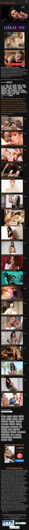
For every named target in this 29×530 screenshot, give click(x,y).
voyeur (17, 93)
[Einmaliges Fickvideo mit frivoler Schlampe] (14, 308)
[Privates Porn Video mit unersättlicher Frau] (14, 154)
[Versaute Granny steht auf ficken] (14, 338)
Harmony (11, 95)
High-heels (3, 90)
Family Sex (10, 103)
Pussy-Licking (16, 92)
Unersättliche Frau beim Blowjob (8, 270)
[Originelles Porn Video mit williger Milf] (14, 201)
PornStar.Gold (7, 2)
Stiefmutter (4, 113)
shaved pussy (24, 92)
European (14, 87)
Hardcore (20, 88)
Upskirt (13, 93)
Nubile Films (14, 107)
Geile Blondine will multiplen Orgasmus (10, 330)
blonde (23, 99)
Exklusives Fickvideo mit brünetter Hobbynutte (12, 255)
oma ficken (23, 510)
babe (7, 85)
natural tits (4, 107)
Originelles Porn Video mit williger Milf (10, 208)
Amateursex (17, 510)
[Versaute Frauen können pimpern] (14, 353)
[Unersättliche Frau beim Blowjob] (14, 262)
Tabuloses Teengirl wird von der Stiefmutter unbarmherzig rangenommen (11, 177)
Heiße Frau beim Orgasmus (7, 285)
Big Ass (8, 99)
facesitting (20, 87)
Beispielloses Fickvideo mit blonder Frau (10, 406)
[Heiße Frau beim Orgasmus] (14, 278)
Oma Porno (22, 107)
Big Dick (14, 85)
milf (19, 90)
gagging (10, 88)
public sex (10, 92)
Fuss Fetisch (16, 103)
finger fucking (4, 88)
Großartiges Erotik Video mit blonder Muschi (11, 391)
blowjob (23, 85)
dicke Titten (20, 101)
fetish (25, 87)
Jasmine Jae (9, 82)
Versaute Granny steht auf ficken (8, 345)
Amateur (3, 99)
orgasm (23, 90)
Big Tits (19, 85)
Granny (23, 103)
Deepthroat (8, 87)
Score (26, 109)
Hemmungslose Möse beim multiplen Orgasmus (12, 300)
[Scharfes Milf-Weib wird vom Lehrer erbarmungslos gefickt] (14, 368)
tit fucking (9, 93)
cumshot (14, 101)
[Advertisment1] (14, 40)
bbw (10, 85)
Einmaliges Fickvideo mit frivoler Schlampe (11, 315)
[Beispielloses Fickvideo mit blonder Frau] (14, 399)
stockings (3, 93)
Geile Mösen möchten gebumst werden (10, 240)
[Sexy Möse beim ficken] (14, 186)
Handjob (15, 88)
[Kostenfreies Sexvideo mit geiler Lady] (14, 123)
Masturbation (14, 90)
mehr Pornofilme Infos (5, 76)
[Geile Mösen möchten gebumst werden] (14, 232)
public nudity (4, 92)
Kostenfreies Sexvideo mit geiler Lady (10, 130)
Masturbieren (19, 105)
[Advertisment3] (14, 217)
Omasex (4, 109)
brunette (3, 87)
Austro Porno (11, 510)
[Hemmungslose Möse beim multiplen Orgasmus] (14, 293)
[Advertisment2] (14, 58)
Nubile (9, 107)
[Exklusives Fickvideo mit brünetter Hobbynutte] (14, 247)
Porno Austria (5, 511)
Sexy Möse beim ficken (6, 193)
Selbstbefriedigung (12, 111)
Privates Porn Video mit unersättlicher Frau (11, 162)
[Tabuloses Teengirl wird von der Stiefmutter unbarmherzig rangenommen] (14, 169)
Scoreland (4, 111)
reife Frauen (20, 109)
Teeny (9, 113)
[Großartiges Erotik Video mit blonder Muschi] (14, 384)
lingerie (8, 90)
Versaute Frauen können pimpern (9, 360)
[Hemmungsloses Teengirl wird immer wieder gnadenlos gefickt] (14, 138)
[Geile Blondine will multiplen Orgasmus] (14, 323)
